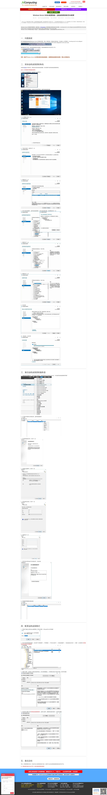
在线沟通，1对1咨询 (53, 12)
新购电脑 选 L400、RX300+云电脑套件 (37, 9)
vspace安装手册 (71, 3)
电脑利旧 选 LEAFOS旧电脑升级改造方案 (71, 9)
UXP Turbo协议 (79, 3)
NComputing (42, 27)
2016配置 (75, 3)
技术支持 (73, 6)
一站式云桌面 (51, 6)
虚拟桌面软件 (59, 6)
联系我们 (80, 6)
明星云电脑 (66, 6)
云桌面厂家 (44, 6)
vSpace (25, 67)
